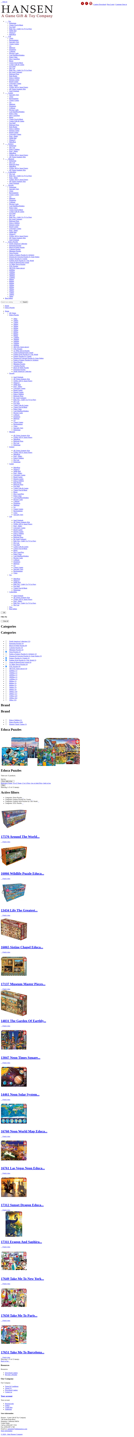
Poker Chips (13, 57)
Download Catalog (11, 1373)
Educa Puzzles (11, 242)
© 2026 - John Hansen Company (12, 1434)
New (10, 607)
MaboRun (12, 34)
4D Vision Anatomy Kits (17, 89)
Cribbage (12, 51)
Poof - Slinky (13, 85)
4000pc (11, 287)
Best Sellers (9, 298)
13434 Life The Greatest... (19, 910)
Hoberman (12, 23)
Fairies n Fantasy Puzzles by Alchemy (21, 255)
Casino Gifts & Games (16, 65)
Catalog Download (99, 4)
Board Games (13, 81)
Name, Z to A (22, 783)
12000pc (12, 277)
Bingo (11, 61)
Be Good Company (15, 72)
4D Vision (12, 313)
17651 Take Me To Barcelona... (22, 1352)
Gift (8, 36)
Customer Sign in (121, 4)
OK (3, 612)
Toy (8, 21)
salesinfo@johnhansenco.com (17, 1429)
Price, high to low (8, 781)
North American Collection (18, 244)
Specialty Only (14, 42)
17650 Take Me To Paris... (19, 1315)
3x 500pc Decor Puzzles (17, 264)
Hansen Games (14, 80)
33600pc (12, 272)
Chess (11, 38)
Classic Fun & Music (16, 25)
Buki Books (13, 76)
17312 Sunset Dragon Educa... (22, 1205)
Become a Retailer (11, 1375)
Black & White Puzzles (17, 247)
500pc (11, 296)
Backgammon (13, 40)
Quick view (5, 842)
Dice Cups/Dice (14, 59)
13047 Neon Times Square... (20, 1057)
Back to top (5, 1361)
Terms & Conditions (11, 1386)
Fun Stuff (12, 27)
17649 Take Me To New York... (22, 1279)
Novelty (9, 185)
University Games (15, 83)
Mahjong (12, 48)
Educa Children (14, 78)
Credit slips (8, 1407)
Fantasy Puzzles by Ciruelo (18, 259)
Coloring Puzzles (15, 249)
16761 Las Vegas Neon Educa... (23, 1168)
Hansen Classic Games (18, 724)
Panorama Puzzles (15, 245)
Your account (6, 1396)
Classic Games (14, 44)
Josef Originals (14, 91)
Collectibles (10, 172)
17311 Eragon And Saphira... (21, 1242)
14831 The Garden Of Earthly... (23, 1021)
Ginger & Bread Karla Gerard (19, 262)
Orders (7, 1405)
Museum (9, 159)
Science (9, 144)
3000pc (11, 289)
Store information (6, 1431)
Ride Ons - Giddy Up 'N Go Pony (20, 29)
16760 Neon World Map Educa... (24, 1131)
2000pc (11, 291)
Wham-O (12, 32)
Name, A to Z (13, 783)
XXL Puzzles (13, 266)
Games (9, 93)
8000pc (11, 281)
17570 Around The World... (20, 836)
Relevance (4, 783)
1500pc (11, 293)
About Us (8, 1388)
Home (7, 311)
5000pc (11, 285)
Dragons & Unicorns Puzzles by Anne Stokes (24, 257)
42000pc (12, 270)
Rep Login (110, 4)
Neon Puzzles (13, 253)
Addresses (8, 1409)
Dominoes (12, 49)
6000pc (11, 283)
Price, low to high (33, 783)
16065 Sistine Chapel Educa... (22, 947)
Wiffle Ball (12, 31)
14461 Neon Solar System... (20, 1094)
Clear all (5, 621)
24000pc (12, 274)
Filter (3, 785)
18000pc (12, 276)
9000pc (11, 279)
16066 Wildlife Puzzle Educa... (22, 873)
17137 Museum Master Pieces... (23, 984)
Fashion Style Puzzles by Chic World (21, 260)
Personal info (9, 1404)
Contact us (8, 1392)
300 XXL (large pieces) (17, 268)
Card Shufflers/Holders (16, 55)
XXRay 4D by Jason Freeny (18, 87)
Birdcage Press (14, 74)
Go (10, 46)
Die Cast (12, 68)
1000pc (11, 294)
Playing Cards (14, 53)
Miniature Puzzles (15, 251)
